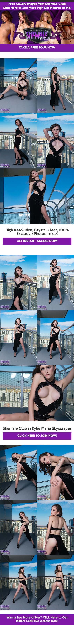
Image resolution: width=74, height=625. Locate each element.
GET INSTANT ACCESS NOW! (37, 241)
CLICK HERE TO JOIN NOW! (37, 436)
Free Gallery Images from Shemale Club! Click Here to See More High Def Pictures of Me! (37, 6)
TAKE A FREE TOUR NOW (37, 47)
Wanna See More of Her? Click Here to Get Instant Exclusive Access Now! (37, 619)
